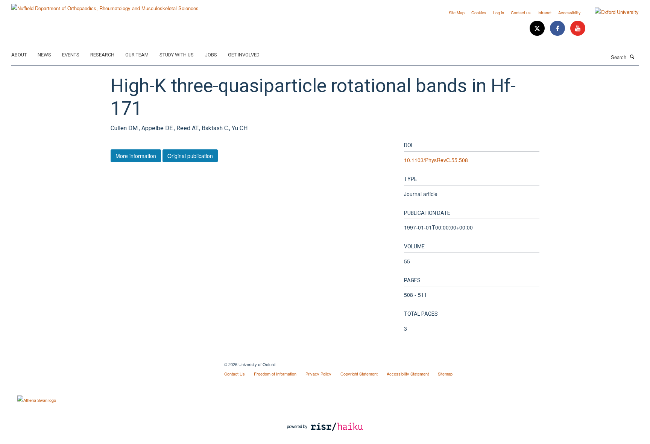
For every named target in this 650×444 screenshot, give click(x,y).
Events (70, 54)
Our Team (137, 54)
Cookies (478, 12)
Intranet (544, 12)
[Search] (632, 56)
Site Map (457, 12)
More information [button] (135, 156)
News (44, 54)
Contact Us (234, 374)
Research (102, 54)
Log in (498, 12)
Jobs (211, 54)
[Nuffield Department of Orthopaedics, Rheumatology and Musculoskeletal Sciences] (105, 5)
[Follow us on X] (538, 28)
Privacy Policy (318, 374)
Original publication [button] (190, 156)
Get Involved (244, 54)
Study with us (176, 54)
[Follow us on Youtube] (577, 28)
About (19, 54)
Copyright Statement (359, 374)
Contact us (521, 12)
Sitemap (445, 374)
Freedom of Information (275, 374)
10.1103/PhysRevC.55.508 (436, 160)
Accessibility (569, 12)
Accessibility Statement (408, 374)
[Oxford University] (611, 12)
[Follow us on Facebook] (558, 28)
